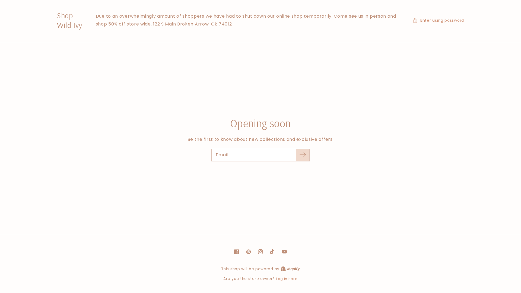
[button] (438, 20)
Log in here (287, 278)
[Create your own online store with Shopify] (290, 269)
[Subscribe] (302, 155)
